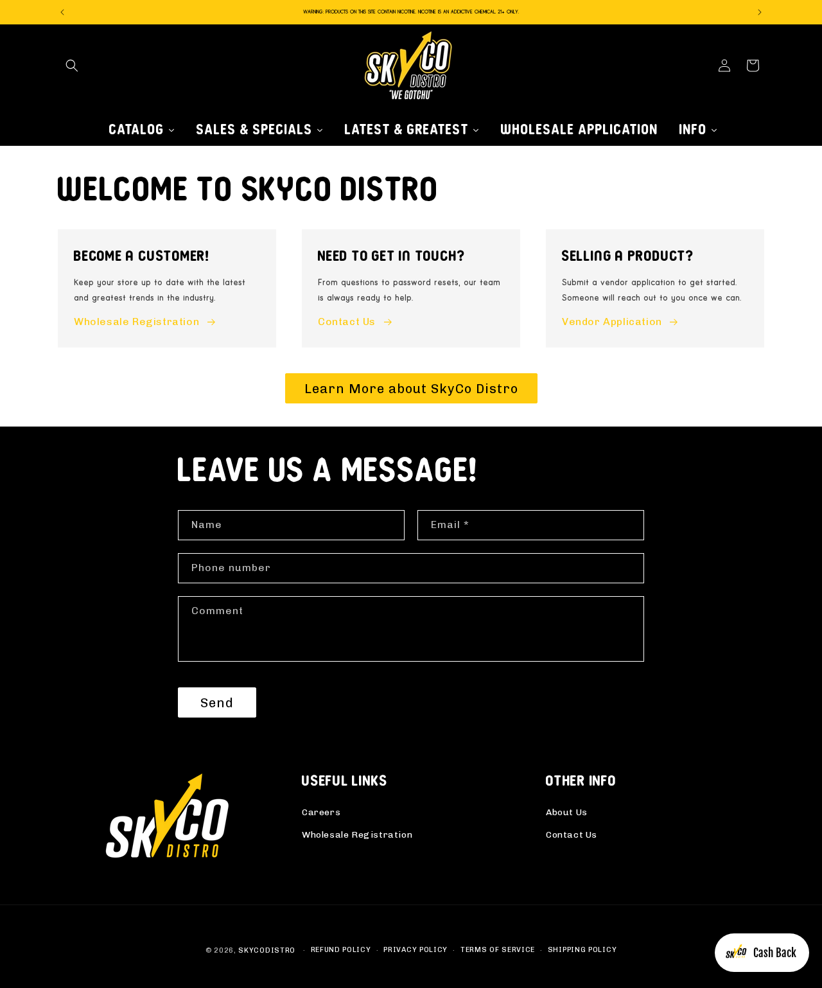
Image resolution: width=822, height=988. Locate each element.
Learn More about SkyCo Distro (411, 388)
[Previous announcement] (62, 12)
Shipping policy (582, 950)
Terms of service (497, 950)
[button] (72, 65)
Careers (321, 812)
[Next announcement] (760, 12)
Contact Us (347, 322)
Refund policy (341, 950)
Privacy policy (415, 950)
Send (217, 702)
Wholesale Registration (136, 322)
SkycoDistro (266, 950)
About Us (567, 812)
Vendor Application (612, 322)
